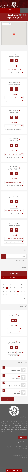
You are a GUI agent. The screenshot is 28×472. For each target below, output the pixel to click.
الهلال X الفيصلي (14, 343)
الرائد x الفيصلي (14, 141)
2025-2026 (13, 66)
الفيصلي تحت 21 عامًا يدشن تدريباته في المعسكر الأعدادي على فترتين (15, 447)
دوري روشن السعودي (9, 352)
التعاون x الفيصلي (14, 169)
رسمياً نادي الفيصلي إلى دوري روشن (18, 455)
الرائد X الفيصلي (14, 56)
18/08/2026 (13, 314)
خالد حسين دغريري (14, 385)
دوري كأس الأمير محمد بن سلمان (13, 97)
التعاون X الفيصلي (14, 84)
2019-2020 (13, 207)
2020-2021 (13, 150)
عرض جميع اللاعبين (7, 399)
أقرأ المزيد (22, 437)
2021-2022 (13, 94)
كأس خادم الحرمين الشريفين (13, 328)
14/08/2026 (13, 341)
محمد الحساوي (15, 370)
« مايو (23, 302)
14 (6, 288)
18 (18, 291)
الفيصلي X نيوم (14, 316)
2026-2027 (13, 325)
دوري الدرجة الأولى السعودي (13, 69)
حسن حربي (16, 393)
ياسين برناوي (16, 378)
